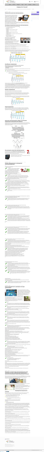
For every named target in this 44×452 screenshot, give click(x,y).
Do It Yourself (12, 285)
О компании (29, 4)
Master (19, 285)
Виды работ (18, 4)
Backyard (18, 285)
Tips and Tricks (15, 285)
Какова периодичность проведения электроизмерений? (13, 164)
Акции (25, 4)
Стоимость (14, 4)
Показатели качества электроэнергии (14, 13)
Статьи (22, 4)
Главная (10, 4)
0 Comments (22, 285)
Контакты (34, 4)
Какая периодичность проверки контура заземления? (15, 287)
